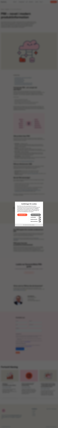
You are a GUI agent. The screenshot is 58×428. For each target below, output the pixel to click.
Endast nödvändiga (36, 214)
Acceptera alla (22, 214)
